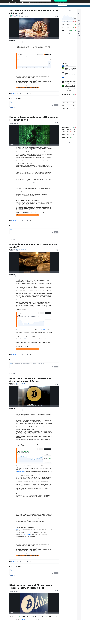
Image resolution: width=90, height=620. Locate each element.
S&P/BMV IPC (64, 21)
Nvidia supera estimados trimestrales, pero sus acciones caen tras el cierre (70, 68)
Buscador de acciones (54, 2)
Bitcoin (32, 279)
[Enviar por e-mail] (27, 93)
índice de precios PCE (21, 471)
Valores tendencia (65, 127)
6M (22, 59)
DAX (62, 27)
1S (19, 59)
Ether (17, 529)
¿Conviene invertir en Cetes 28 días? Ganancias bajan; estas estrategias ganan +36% (70, 86)
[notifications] (78, 0)
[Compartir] (50, 16)
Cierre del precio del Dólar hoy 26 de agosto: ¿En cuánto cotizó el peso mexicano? (70, 73)
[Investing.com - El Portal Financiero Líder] (12, 1)
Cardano (27, 532)
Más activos (63, 96)
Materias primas (70, 10)
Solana (17, 532)
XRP (49, 529)
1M (21, 59)
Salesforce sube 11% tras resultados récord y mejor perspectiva (70, 77)
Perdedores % (74, 96)
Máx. (28, 59)
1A (24, 59)
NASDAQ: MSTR (42, 329)
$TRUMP (29, 534)
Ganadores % (68, 96)
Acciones (74, 10)
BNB (39, 532)
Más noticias (69, 90)
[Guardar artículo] (53, 16)
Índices (66, 10)
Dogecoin (24, 534)
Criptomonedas (17, 15)
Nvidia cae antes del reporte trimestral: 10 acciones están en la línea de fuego (70, 81)
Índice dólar (63, 30)
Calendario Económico (47, 2)
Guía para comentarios (12, 107)
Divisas (63, 10)
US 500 (63, 24)
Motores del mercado (66, 94)
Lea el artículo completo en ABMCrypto (24, 50)
